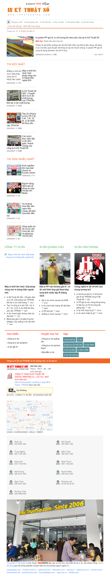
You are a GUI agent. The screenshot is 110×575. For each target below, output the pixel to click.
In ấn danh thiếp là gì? (86, 313)
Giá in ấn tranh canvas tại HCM (55, 300)
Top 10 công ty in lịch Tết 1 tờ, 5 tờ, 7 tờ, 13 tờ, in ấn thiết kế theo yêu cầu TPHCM (20, 308)
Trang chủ (11, 31)
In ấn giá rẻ (12, 346)
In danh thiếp (83, 349)
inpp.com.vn (62, 572)
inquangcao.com (14, 569)
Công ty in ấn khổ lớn (73, 344)
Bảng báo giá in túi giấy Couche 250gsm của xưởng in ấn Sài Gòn (21, 320)
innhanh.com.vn (29, 569)
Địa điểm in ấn (48, 352)
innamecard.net (13, 572)
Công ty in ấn (16, 22)
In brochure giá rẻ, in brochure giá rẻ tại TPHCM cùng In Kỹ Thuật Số (89, 297)
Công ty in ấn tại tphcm (17, 342)
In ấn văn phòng (14, 26)
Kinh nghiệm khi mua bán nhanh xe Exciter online (28, 169)
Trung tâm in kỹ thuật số (17, 563)
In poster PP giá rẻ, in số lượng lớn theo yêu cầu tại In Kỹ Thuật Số (67, 37)
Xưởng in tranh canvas (51, 314)
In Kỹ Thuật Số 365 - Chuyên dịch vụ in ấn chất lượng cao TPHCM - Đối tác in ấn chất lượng (21, 300)
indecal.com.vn (82, 569)
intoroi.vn (71, 569)
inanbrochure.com (29, 572)
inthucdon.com (58, 569)
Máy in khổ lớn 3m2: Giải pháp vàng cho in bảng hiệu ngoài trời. (29, 75)
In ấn (80, 339)
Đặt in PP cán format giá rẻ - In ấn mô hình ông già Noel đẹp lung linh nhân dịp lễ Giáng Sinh (55, 291)
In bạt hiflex (89, 344)
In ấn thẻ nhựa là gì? (85, 310)
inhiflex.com (74, 572)
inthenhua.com (44, 569)
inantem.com (96, 569)
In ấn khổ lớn (45, 22)
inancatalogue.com (47, 572)
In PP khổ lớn (47, 311)
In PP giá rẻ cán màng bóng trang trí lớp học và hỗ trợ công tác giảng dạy (90, 305)
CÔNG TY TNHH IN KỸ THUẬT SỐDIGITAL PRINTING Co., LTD (29, 375)
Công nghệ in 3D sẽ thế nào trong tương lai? (88, 288)
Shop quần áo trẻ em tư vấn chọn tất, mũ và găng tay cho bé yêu (29, 231)
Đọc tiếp (98, 55)
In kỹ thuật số (69, 339)
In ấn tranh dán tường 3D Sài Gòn (56, 305)
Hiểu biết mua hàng (31, 26)
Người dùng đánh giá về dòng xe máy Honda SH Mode (28, 188)
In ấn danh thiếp (73, 22)
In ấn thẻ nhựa (87, 22)
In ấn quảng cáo (31, 22)
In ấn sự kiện (58, 22)
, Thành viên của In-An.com (49, 41)
